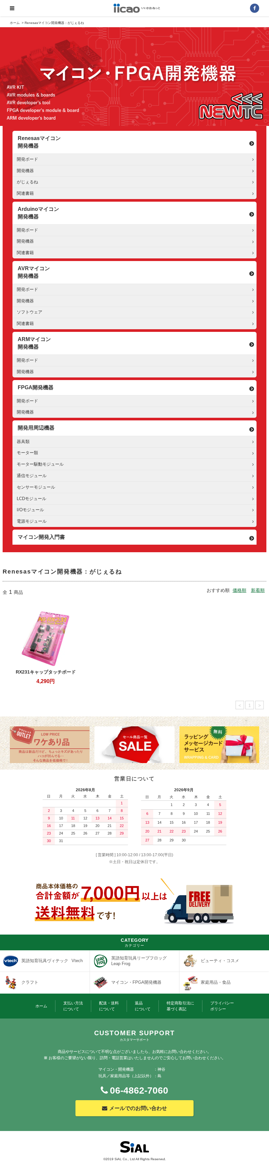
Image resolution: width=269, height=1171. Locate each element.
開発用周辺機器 (36, 428)
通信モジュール (32, 475)
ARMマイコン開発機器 (34, 342)
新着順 (258, 590)
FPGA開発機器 (35, 387)
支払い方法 (73, 1006)
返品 (143, 1006)
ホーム (15, 23)
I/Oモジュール (30, 509)
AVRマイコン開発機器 (34, 272)
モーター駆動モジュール (40, 464)
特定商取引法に (180, 1006)
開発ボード (27, 159)
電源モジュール (32, 521)
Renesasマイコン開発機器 (39, 141)
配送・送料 (109, 1006)
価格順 (239, 590)
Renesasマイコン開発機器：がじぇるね (54, 23)
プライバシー (222, 1006)
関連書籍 (25, 193)
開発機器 (25, 170)
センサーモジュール (36, 487)
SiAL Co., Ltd (124, 1159)
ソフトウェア (29, 312)
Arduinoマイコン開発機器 (38, 212)
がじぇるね (27, 181)
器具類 (23, 441)
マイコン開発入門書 (41, 537)
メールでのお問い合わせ (138, 1108)
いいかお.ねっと (150, 8)
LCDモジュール (31, 498)
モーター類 (27, 452)
